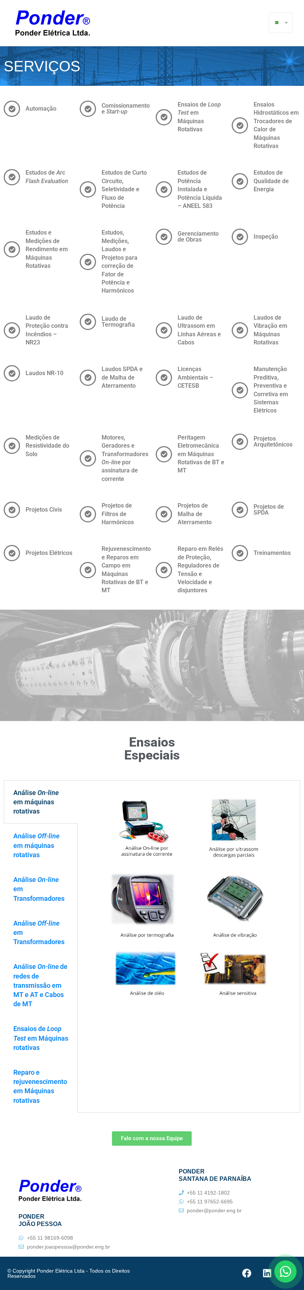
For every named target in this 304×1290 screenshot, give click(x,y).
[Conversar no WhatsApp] (285, 1271)
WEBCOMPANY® (22, 1284)
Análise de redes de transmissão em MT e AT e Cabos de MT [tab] (40, 985)
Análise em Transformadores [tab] (39, 889)
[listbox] (281, 23)
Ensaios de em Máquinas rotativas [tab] (40, 1038)
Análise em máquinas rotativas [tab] (36, 802)
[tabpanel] (189, 900)
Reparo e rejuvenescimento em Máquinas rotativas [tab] (40, 1086)
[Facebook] (246, 1273)
